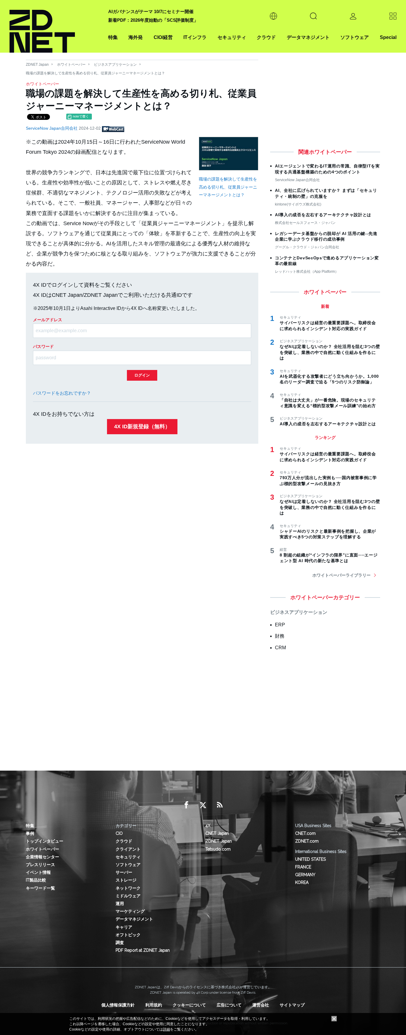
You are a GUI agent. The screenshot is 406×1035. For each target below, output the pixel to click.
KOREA (302, 882)
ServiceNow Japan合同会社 (52, 128)
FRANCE (303, 867)
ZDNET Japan (37, 64)
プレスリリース (40, 864)
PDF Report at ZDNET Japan (143, 950)
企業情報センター (42, 856)
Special (388, 37)
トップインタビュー (44, 841)
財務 (279, 636)
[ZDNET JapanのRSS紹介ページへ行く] (220, 805)
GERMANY (305, 874)
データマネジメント (308, 37)
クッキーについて (189, 1005)
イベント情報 (38, 872)
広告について (229, 1005)
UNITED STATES (310, 859)
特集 (113, 37)
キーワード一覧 (40, 888)
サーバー (124, 872)
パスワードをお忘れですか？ (62, 393)
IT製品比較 (36, 880)
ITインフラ (195, 37)
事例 (30, 833)
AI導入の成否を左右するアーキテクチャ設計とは (323, 214)
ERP (280, 624)
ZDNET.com (307, 841)
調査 (120, 942)
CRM (280, 647)
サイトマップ (292, 1005)
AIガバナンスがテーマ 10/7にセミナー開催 (150, 11)
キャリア (124, 927)
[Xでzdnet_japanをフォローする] (203, 805)
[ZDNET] (55, 26)
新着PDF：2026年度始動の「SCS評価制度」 (153, 20)
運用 (120, 903)
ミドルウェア (128, 895)
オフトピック (128, 934)
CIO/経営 (163, 37)
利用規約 (153, 1005)
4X (207, 825)
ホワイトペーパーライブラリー (341, 575)
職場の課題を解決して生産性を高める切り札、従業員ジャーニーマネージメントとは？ (228, 187)
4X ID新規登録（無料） (142, 426)
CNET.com (305, 833)
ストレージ (126, 880)
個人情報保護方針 (118, 1005)
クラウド (266, 37)
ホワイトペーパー (71, 64)
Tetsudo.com (218, 849)
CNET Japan (217, 833)
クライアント (128, 849)
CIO (119, 833)
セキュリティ (232, 37)
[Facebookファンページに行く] (186, 805)
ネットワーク (128, 888)
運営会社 (260, 1005)
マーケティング (130, 911)
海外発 (135, 37)
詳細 (166, 1029)
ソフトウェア (354, 37)
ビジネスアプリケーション (115, 64)
